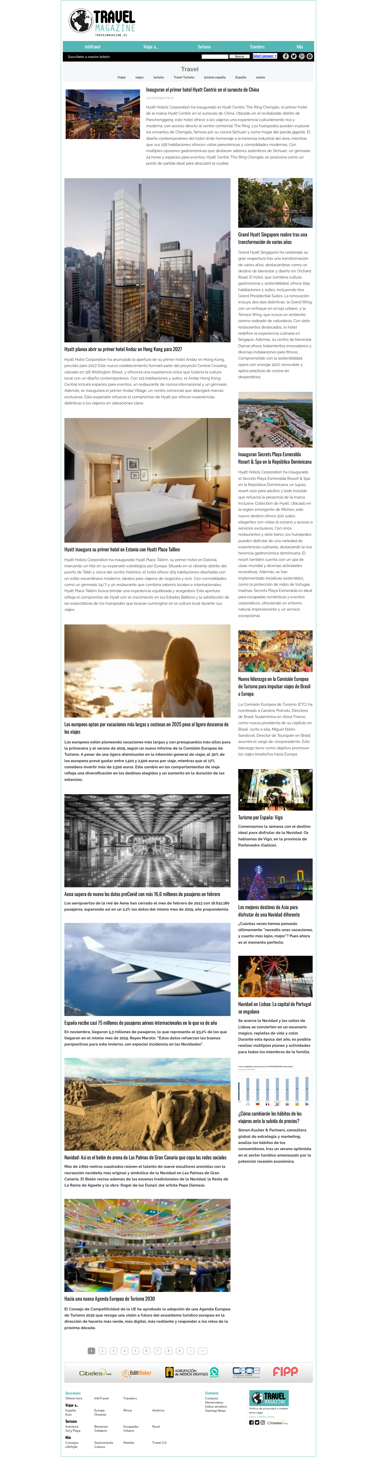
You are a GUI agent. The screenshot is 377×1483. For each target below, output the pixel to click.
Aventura (71, 1426)
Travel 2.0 (159, 1442)
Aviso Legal (256, 1412)
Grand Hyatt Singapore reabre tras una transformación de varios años (272, 238)
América (158, 1410)
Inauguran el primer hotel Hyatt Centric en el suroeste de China (202, 89)
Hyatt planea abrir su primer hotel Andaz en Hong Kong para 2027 (123, 349)
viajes (139, 77)
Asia (68, 1414)
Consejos (71, 1442)
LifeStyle (71, 1447)
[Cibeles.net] (188, 1373)
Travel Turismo (184, 77)
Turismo (204, 46)
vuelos (260, 77)
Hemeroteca (214, 1402)
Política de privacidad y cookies (268, 1408)
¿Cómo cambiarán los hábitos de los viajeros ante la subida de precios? (270, 1117)
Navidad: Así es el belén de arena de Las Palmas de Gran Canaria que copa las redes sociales (145, 1157)
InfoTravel (92, 46)
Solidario (100, 1430)
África (127, 1410)
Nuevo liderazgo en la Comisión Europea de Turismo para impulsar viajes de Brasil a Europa (274, 686)
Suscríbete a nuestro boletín (89, 57)
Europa (99, 1410)
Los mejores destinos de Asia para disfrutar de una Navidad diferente (269, 910)
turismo (159, 77)
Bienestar (101, 1426)
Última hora (73, 1398)
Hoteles (128, 1442)
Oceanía (100, 1414)
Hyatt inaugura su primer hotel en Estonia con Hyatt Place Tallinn (122, 549)
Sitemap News (215, 1410)
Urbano (128, 1430)
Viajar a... (150, 46)
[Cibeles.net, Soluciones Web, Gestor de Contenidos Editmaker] (277, 1422)
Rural (156, 1426)
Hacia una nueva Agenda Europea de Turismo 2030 (109, 1298)
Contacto (211, 1398)
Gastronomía (103, 1442)
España (240, 77)
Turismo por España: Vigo (260, 817)
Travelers (257, 46)
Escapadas (131, 1426)
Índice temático (216, 1406)
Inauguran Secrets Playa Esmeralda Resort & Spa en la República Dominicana (275, 457)
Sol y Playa (73, 1430)
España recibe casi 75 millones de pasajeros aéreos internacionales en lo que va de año (140, 1022)
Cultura (99, 1447)
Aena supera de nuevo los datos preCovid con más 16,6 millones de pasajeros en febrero (142, 894)
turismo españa (215, 77)
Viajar (121, 77)
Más (300, 46)
